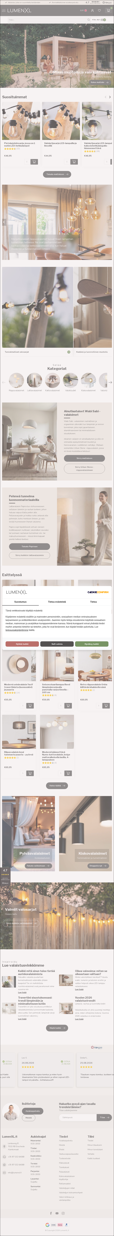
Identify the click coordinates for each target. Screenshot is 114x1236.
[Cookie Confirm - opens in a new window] (98, 592)
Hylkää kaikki (22, 644)
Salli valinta (57, 644)
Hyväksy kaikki (92, 644)
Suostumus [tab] (20, 602)
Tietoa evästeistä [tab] (57, 602)
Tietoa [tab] (93, 602)
